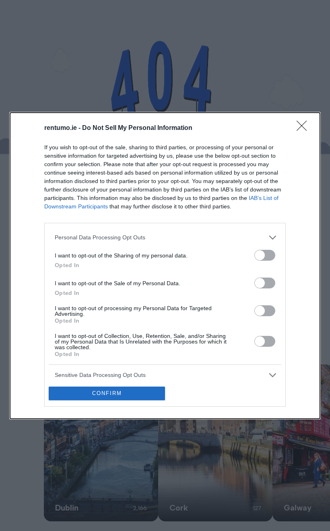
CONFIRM (107, 393)
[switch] (264, 255)
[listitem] (165, 237)
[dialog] (165, 266)
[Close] (304, 128)
